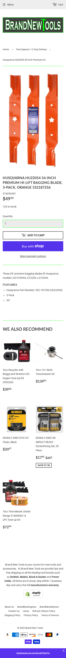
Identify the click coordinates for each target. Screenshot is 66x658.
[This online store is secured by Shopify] (33, 597)
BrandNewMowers (49, 606)
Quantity (8, 216)
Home (6, 49)
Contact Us (14, 611)
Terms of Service (50, 615)
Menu (10, 4)
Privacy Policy (31, 615)
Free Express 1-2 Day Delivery (31, 49)
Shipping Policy (12, 615)
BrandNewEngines (26, 606)
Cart (60, 4)
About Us (9, 606)
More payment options (33, 256)
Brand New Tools (34, 628)
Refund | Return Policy (43, 611)
